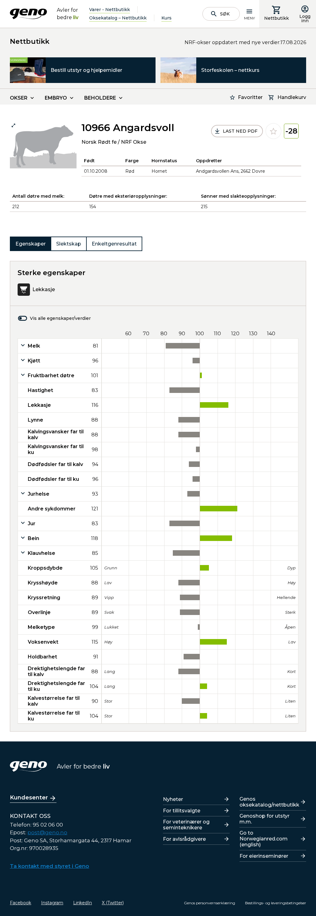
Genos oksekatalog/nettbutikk (269, 802)
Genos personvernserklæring (209, 903)
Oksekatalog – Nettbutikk (118, 18)
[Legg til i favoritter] (273, 131)
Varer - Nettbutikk (109, 9)
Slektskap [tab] (68, 244)
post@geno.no (47, 832)
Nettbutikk (276, 18)
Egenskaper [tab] (30, 244)
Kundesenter (29, 797)
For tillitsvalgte (181, 811)
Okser (18, 98)
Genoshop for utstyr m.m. (264, 819)
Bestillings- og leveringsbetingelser (275, 903)
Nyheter (173, 799)
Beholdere (100, 98)
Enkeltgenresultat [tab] (114, 244)
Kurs (166, 18)
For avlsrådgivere (184, 839)
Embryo (56, 98)
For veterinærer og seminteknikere (186, 825)
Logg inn (304, 18)
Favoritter (250, 97)
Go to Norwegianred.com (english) (263, 839)
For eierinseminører (263, 856)
